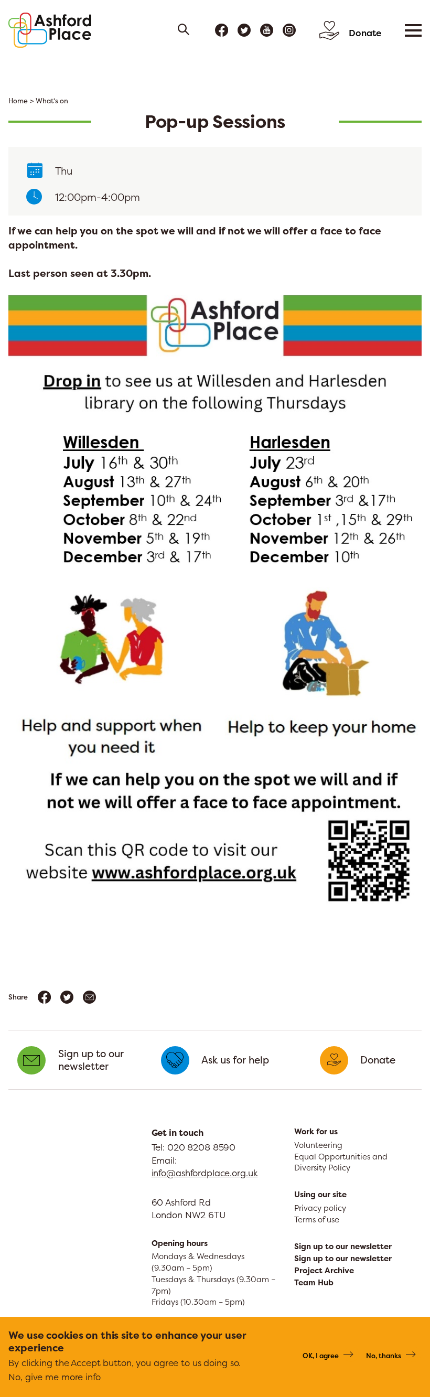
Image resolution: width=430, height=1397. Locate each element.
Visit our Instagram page (289, 30)
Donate (365, 33)
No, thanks (383, 1355)
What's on (52, 100)
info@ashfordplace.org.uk (205, 1172)
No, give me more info (54, 1376)
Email (89, 997)
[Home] (49, 30)
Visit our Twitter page (244, 30)
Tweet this (66, 997)
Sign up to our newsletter (343, 1246)
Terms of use (316, 1219)
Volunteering (318, 1145)
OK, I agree (321, 1355)
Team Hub (314, 1282)
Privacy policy (320, 1208)
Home (18, 100)
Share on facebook (44, 997)
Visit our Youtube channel (266, 30)
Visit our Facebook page (221, 30)
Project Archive (324, 1270)
